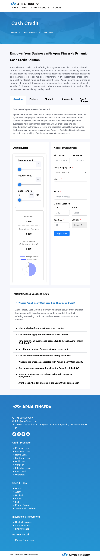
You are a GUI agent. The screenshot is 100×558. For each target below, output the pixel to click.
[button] (50, 303)
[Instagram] (19, 434)
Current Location (62, 204)
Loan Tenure (25, 191)
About (24, 8)
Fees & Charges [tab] (84, 100)
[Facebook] (14, 434)
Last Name (77, 155)
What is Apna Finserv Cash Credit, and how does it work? (46, 303)
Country (75, 220)
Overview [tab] (18, 99)
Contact (57, 8)
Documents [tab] (67, 99)
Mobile (57, 179)
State (74, 207)
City (56, 207)
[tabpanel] (50, 122)
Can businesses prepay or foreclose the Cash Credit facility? (48, 368)
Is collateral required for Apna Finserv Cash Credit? (44, 349)
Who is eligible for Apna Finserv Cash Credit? (41, 328)
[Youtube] (28, 434)
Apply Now (62, 233)
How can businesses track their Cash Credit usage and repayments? (45, 375)
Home (15, 8)
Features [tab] (33, 99)
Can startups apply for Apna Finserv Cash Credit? (43, 334)
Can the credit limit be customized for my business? (44, 355)
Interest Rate (25, 175)
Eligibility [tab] (50, 99)
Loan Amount (25, 160)
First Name (59, 155)
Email (56, 191)
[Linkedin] (23, 434)
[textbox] (64, 172)
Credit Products (38, 8)
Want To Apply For (62, 168)
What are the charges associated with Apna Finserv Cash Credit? (50, 362)
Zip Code (58, 220)
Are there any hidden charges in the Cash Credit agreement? (48, 383)
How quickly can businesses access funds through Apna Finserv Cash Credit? (50, 342)
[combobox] (70, 172)
